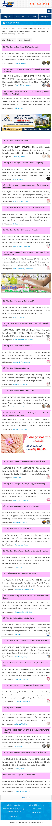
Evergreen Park (20, 612)
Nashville (16, 201)
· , (8, 108)
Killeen (17, 567)
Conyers (16, 384)
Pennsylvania (28, 590)
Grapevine (17, 522)
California (28, 269)
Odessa (15, 179)
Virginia (24, 724)
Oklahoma (25, 702)
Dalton (15, 317)
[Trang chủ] (3, 23)
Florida (27, 86)
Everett (17, 791)
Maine (17, 634)
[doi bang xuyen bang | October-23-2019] (26, 283)
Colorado (23, 769)
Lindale (17, 63)
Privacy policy (36, 812)
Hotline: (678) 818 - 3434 (36, 805)
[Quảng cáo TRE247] (26, 443)
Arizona (23, 429)
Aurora (17, 769)
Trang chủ (7, 17)
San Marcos (19, 545)
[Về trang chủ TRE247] (8, 4)
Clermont (15, 157)
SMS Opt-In (13, 816)
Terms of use (36, 809)
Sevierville (17, 362)
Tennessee (24, 201)
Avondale (16, 429)
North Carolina (24, 246)
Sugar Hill (16, 500)
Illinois (28, 612)
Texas (23, 63)
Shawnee (18, 702)
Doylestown (19, 590)
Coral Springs (19, 86)
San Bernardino (18, 269)
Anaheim (18, 679)
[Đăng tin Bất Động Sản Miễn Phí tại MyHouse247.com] (26, 122)
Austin (15, 478)
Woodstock (18, 657)
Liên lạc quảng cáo (13, 805)
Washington (24, 791)
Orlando (16, 407)
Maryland (18, 108)
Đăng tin (45, 17)
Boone (15, 246)
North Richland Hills (20, 340)
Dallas (15, 224)
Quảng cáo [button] (19, 17)
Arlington (18, 724)
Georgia (21, 317)
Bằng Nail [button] (32, 17)
